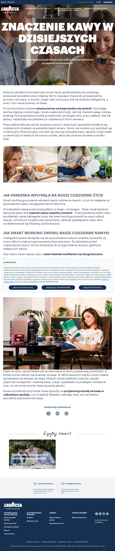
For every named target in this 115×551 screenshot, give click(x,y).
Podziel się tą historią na (57, 407)
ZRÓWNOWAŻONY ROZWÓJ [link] (96, 8)
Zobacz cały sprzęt (10, 523)
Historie (7, 530)
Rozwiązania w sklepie (11, 527)
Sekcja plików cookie (64, 541)
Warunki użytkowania (79, 517)
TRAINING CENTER (73, 484)
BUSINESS (108, 2)
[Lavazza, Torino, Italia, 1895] (10, 9)
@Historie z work (32, 521)
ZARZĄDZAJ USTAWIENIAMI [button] (58, 287)
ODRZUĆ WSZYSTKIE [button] (92, 287)
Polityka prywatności (33, 541)
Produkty (30, 517)
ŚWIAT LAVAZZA (8, 2)
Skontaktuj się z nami (56, 523)
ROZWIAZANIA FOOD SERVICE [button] (38, 8)
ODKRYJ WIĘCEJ (42, 465)
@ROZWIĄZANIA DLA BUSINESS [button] (67, 8)
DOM (99, 2)
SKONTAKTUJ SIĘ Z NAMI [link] (68, 10)
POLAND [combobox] (98, 522)
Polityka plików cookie (49, 541)
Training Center (9, 534)
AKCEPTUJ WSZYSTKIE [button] (23, 287)
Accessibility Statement (80, 541)
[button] (12, 514)
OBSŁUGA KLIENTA (45, 484)
